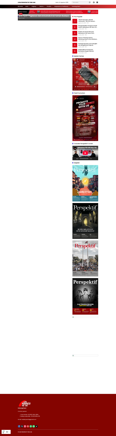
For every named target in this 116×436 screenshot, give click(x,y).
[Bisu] (93, 158)
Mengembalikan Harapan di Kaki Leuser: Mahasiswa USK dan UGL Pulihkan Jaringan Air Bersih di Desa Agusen (87, 26)
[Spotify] (31, 426)
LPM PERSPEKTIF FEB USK (26, 2)
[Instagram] (25, 426)
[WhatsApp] (33, 426)
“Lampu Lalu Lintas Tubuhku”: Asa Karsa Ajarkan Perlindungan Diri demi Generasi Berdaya (90, 12)
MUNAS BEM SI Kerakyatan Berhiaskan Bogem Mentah (86, 50)
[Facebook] (19, 426)
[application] (85, 153)
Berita (20, 13)
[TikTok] (36, 426)
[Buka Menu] (97, 2)
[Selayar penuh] (96, 158)
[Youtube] (28, 426)
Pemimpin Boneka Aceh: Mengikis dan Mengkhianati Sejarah (87, 44)
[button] (89, 2)
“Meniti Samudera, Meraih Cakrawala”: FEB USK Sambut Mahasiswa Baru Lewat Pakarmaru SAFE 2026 (88, 20)
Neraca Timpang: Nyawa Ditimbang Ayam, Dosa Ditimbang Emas (88, 38)
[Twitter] (22, 426)
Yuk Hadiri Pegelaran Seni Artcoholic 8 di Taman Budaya (44, 16)
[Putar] (74, 158)
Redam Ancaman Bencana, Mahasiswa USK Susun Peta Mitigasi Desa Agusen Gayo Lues (87, 32)
